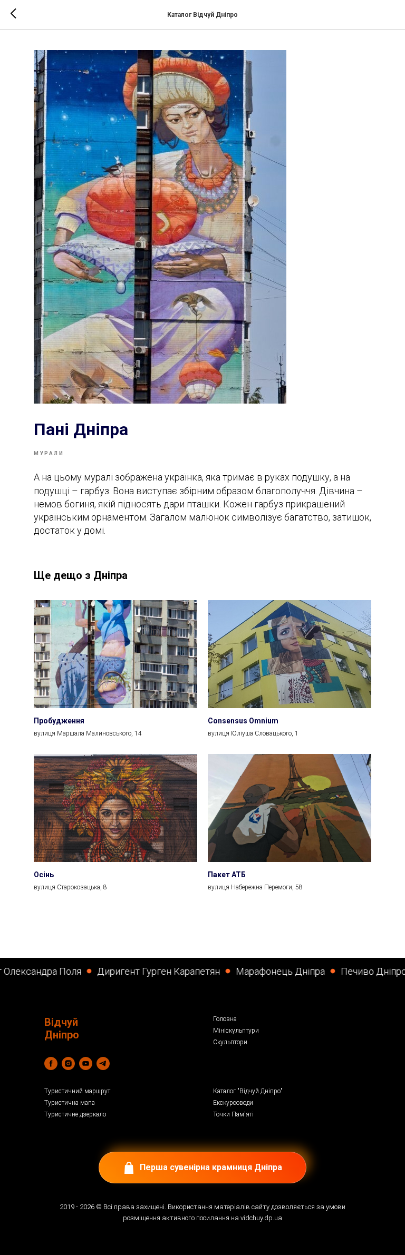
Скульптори (230, 1042)
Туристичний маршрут (77, 1091)
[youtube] (85, 1063)
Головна (225, 1019)
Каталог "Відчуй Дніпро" (248, 1091)
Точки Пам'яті (233, 1114)
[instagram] (68, 1063)
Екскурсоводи (233, 1102)
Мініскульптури (236, 1030)
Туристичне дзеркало (75, 1114)
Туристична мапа (69, 1102)
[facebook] (50, 1063)
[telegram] (103, 1063)
